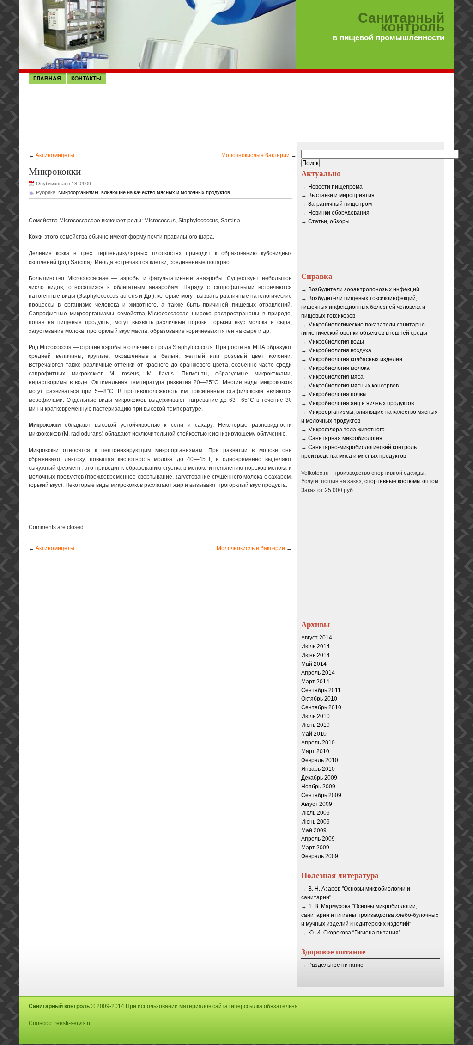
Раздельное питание (336, 965)
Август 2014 (316, 637)
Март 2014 (315, 681)
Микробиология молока (339, 368)
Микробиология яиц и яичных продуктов (361, 403)
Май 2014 (314, 664)
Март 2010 (315, 751)
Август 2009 (316, 804)
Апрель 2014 (318, 673)
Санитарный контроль (401, 22)
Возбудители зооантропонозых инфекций (363, 289)
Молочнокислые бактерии (255, 155)
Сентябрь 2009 (321, 795)
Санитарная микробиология (345, 438)
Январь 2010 (318, 769)
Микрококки (55, 171)
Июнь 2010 (315, 725)
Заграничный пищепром (340, 204)
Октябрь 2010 (319, 698)
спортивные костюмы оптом (401, 481)
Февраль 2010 (319, 760)
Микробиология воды (336, 341)
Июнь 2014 (315, 655)
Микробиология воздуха (339, 350)
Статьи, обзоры (329, 221)
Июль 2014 (315, 646)
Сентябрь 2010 (321, 707)
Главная (47, 78)
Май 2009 (314, 830)
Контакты (86, 78)
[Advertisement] (236, 112)
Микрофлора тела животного (346, 429)
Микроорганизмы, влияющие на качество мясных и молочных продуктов (144, 192)
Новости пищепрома (335, 187)
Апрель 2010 (318, 742)
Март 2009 (315, 847)
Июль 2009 (315, 813)
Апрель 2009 (318, 839)
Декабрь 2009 (319, 778)
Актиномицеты (55, 155)
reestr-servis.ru (73, 1023)
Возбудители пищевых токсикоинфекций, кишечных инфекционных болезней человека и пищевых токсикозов (363, 307)
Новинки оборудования (339, 212)
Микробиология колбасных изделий (355, 359)
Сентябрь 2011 (321, 690)
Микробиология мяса (336, 377)
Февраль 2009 (319, 856)
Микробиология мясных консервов (353, 385)
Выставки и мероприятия (341, 195)
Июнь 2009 (315, 821)
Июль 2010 (315, 716)
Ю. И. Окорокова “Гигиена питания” (354, 932)
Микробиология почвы (337, 394)
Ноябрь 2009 (318, 786)
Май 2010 (314, 734)
